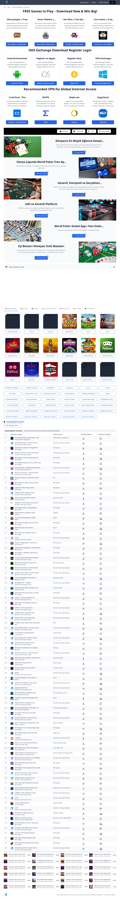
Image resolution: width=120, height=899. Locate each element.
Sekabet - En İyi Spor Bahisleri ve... (25, 598)
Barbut (12, 380)
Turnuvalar (31, 405)
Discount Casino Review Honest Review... (27, 558)
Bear (88, 332)
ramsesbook (50, 356)
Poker (107, 388)
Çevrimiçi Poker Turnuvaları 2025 (24, 754)
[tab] (11, 308)
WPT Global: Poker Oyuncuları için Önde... (27, 593)
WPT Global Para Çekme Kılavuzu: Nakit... (27, 483)
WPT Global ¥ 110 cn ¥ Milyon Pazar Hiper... (27, 728)
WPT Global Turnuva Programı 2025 (25, 838)
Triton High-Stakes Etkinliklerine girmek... (27, 783)
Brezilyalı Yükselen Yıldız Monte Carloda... (27, 478)
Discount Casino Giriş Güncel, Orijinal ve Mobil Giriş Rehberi (85, 895)
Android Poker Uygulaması (22, 439)
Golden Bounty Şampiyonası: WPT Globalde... (28, 548)
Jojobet (17, 673)
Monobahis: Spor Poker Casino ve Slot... (26, 828)
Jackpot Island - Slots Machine (108, 380)
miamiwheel (70, 356)
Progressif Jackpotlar (51, 393)
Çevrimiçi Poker (50, 405)
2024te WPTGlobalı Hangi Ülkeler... (25, 488)
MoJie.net (74, 97)
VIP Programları (31, 399)
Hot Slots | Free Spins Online (74, 19)
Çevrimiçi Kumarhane (13, 388)
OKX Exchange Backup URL (103, 58)
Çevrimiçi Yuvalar (20, 814)
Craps (107, 393)
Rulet (88, 388)
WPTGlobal (18, 489)
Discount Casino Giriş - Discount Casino (26, 773)
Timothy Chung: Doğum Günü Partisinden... (28, 623)
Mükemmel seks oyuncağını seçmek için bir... (28, 658)
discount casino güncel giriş (32, 417)
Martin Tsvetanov (20, 724)
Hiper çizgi (18, 734)
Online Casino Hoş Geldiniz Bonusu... (26, 498)
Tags (8, 7)
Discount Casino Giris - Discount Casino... (27, 653)
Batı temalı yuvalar (20, 564)
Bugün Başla (79, 153)
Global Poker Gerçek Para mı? (23, 663)
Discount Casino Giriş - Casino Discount (26, 568)
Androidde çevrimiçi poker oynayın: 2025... (27, 437)
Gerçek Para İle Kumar (107, 411)
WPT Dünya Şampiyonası (22, 709)
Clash (107, 332)
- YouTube (18, 738)
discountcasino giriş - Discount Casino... (26, 442)
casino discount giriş (70, 417)
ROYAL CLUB (69, 380)
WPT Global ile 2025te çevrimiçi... (24, 813)
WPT (16, 624)
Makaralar (50, 388)
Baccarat (31, 380)
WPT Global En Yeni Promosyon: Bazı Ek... (27, 457)
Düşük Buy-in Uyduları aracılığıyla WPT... (27, 447)
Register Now (74, 58)
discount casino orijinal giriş (51, 417)
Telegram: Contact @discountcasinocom (26, 503)
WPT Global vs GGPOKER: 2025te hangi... (27, 553)
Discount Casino (19, 669)
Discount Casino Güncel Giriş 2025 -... (26, 668)
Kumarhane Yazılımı (50, 411)
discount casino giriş (13, 417)
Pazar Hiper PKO (19, 749)
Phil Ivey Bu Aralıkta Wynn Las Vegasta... (26, 648)
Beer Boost (69, 332)
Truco (32, 332)
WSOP (16, 519)
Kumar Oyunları (31, 388)
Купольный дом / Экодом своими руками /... (28, 467)
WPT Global (18, 449)
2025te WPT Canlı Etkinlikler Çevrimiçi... (26, 603)
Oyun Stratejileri (12, 405)
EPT (16, 479)
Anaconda (31, 356)
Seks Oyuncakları (20, 659)
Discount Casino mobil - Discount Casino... (27, 573)
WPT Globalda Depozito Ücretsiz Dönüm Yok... (28, 462)
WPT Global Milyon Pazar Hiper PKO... (26, 763)
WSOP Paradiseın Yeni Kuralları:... (25, 528)
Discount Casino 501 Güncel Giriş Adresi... (27, 452)
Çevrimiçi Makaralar (88, 393)
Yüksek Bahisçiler (88, 399)
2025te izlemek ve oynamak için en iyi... (26, 753)
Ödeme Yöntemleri (31, 411)
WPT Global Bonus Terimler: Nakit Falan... (27, 823)
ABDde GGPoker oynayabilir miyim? (25, 513)
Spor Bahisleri (69, 393)
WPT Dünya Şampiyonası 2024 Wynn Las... (27, 708)
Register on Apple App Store (45, 58)
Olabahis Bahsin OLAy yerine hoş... (25, 493)
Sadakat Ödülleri (69, 411)
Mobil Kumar (50, 399)
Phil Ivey (17, 649)
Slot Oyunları (84, 2)
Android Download (17, 58)
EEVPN (45, 97)
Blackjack (69, 388)
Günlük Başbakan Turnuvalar (20, 7)
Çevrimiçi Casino (20, 499)
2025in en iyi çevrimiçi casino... (24, 818)
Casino (94, 2)
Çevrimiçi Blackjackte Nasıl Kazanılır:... (26, 578)
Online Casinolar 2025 (21, 744)
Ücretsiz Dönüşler (12, 411)
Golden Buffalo (12, 332)
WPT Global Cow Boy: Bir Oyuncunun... (26, 563)
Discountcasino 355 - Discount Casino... (26, 638)
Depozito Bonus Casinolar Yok (23, 789)
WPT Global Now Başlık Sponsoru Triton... (27, 523)
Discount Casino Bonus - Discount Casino (27, 628)
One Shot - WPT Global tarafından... (25, 833)
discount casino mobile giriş (89, 417)
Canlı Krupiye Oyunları (32, 393)
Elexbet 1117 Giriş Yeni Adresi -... (24, 608)
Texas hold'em (103, 2)
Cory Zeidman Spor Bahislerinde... (25, 633)
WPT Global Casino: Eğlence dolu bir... (26, 533)
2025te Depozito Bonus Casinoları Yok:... (26, 788)
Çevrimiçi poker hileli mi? (22, 803)
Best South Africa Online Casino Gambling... (28, 758)
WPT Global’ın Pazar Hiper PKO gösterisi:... (27, 748)
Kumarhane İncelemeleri (108, 399)
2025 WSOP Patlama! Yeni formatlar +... (26, 678)
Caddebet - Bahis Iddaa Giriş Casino (25, 793)
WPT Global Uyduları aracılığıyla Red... (26, 508)
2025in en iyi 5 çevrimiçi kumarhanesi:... (26, 743)
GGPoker (17, 514)
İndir (112, 2)
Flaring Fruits (12, 356)
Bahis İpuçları (69, 405)
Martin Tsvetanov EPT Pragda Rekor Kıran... (27, 723)
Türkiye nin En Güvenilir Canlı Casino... (26, 683)
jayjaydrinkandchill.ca (21, 688)
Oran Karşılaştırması (89, 405)
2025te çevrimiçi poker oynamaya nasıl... (27, 588)
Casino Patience (107, 356)
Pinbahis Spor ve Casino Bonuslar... (25, 618)
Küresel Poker (19, 664)
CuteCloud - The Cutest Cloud (17, 97)
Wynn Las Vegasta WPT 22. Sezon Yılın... (26, 543)
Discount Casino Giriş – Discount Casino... (27, 472)
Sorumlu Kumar (69, 399)
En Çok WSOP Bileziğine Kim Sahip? (25, 518)
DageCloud (103, 97)
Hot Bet (50, 332)
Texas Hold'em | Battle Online (45, 19)
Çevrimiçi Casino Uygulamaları (24, 819)
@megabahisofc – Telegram (23, 583)
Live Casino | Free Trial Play (103, 19)
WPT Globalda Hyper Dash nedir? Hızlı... (26, 733)
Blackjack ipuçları (20, 579)
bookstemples (88, 356)
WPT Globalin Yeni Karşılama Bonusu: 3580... (28, 768)
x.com (16, 798)
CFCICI (17, 538)
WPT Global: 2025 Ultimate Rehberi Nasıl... (27, 843)
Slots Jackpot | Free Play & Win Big (17, 19)
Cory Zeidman (19, 634)
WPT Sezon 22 (19, 544)
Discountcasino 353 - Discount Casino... (26, 848)
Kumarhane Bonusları (13, 399)
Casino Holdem (50, 380)
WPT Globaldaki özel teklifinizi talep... (26, 693)
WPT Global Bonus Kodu (22, 694)
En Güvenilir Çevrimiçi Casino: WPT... (25, 713)
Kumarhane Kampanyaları (108, 405)
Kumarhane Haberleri (89, 411)
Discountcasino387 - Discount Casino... (26, 718)
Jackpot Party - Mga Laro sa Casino (89, 380)
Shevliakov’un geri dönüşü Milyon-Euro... (27, 698)
